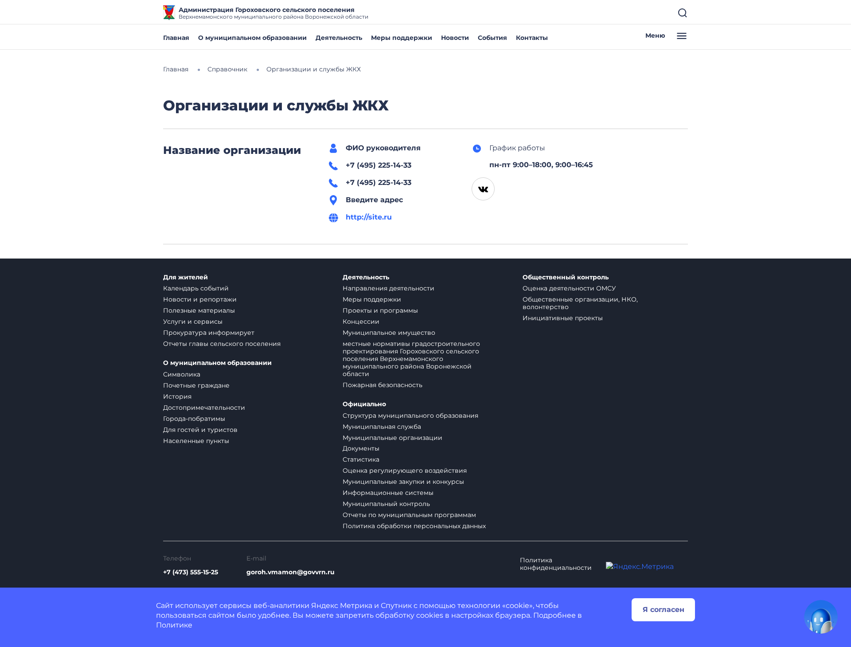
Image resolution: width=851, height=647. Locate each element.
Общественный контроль (566, 277)
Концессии (361, 321)
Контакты (532, 38)
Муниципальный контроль (386, 504)
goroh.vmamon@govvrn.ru (290, 572)
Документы (361, 448)
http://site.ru (369, 217)
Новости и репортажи (200, 299)
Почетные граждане (196, 385)
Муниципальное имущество (389, 333)
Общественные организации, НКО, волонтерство (580, 303)
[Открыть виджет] (821, 617)
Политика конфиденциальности (556, 564)
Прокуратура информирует (208, 333)
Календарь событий (196, 288)
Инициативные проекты (563, 318)
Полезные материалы (199, 310)
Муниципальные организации (392, 438)
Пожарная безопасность (382, 385)
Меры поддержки (401, 38)
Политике (174, 625)
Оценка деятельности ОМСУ (569, 288)
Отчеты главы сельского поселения (222, 344)
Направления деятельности (388, 288)
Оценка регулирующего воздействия (405, 470)
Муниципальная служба (382, 427)
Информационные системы (388, 493)
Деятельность (339, 38)
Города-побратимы (194, 419)
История (177, 396)
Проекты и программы (380, 310)
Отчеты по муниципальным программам (409, 515)
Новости (455, 38)
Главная (176, 38)
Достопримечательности (204, 408)
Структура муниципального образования (410, 416)
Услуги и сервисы (193, 321)
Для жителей (185, 277)
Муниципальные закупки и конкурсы (403, 482)
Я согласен (663, 609)
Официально (364, 404)
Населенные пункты (196, 441)
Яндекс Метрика (341, 605)
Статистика (361, 459)
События (492, 38)
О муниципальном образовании (252, 38)
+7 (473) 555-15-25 (190, 572)
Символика (181, 374)
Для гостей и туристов (200, 430)
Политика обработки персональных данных (414, 526)
